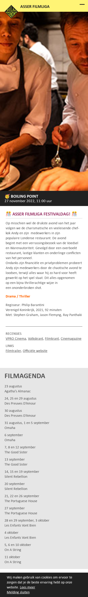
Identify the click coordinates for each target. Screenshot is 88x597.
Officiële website (35, 351)
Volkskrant (35, 338)
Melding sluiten (18, 592)
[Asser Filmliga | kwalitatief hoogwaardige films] (11, 17)
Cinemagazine (71, 338)
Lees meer (27, 587)
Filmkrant (52, 338)
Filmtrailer (13, 351)
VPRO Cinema (16, 338)
